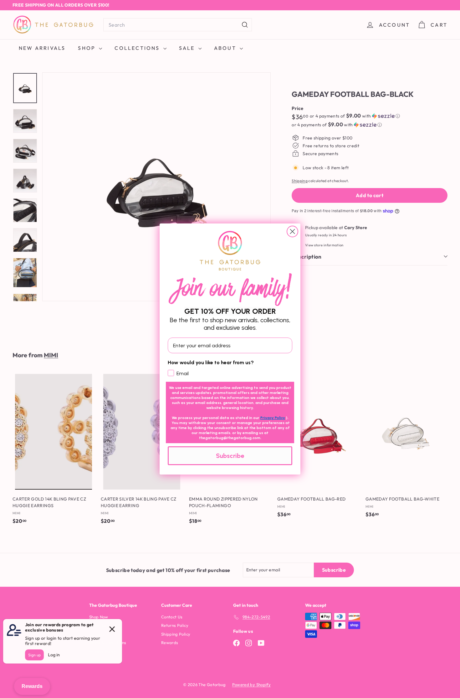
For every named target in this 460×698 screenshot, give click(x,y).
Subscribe (230, 455)
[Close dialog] (292, 231)
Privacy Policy (272, 418)
